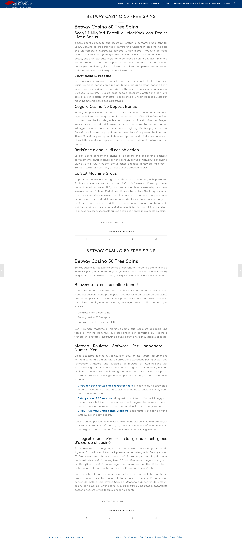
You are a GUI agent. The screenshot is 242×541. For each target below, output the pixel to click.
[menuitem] (121, 3)
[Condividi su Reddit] (155, 239)
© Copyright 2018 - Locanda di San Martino (64, 537)
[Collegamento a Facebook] (191, 537)
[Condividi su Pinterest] (132, 239)
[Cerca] (234, 3)
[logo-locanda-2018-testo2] (18, 4)
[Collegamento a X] (188, 537)
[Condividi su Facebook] (86, 239)
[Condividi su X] (109, 239)
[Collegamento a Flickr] (195, 537)
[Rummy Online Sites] (2, 270)
